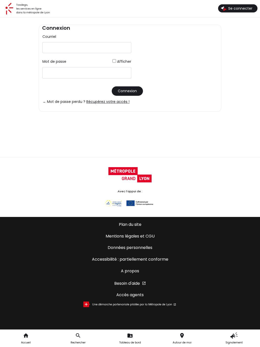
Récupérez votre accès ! (107, 101)
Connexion (127, 90)
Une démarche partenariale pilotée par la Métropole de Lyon (132, 304)
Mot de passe (54, 61)
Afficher (124, 61)
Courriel (49, 36)
